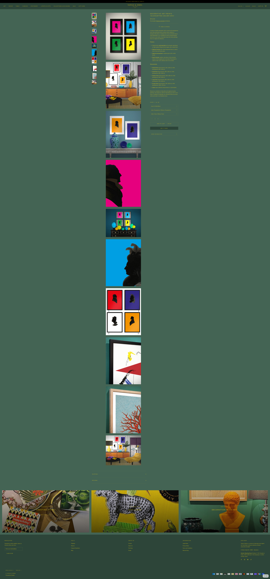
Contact (130, 543)
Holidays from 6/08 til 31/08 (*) (135, 1)
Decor (11, 6)
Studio (129, 550)
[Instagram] (244, 559)
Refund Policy (186, 550)
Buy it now (164, 128)
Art (5, 6)
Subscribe (10, 553)
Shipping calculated (160, 21)
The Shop (130, 548)
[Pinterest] (158, 102)
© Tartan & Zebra (11, 573)
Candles (25, 6)
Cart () (260, 6)
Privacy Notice (186, 545)
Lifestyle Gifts (46, 6)
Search (254, 6)
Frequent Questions (75, 548)
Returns (94, 480)
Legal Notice (185, 543)
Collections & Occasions (62, 6)
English (240, 6)
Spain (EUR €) (9, 570)
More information (156, 134)
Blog (72, 550)
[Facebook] (241, 559)
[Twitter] (156, 102)
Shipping (95, 474)
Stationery (34, 6)
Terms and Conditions (187, 548)
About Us (130, 545)
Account (248, 6)
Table (17, 6)
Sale (74, 6)
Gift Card (82, 6)
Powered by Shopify (10, 575)
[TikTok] (251, 559)
